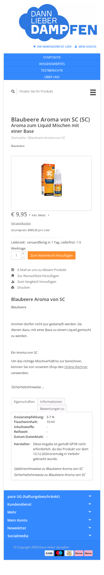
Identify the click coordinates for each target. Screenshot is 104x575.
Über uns (52, 77)
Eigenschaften (24, 401)
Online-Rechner (76, 367)
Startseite (52, 57)
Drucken (23, 287)
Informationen (51, 401)
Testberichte (52, 70)
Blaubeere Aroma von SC (46, 137)
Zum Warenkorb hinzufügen (52, 255)
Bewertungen (52, 408)
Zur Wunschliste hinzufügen (38, 276)
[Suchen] (13, 91)
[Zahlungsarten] (50, 553)
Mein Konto (87, 46)
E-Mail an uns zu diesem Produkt (41, 269)
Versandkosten (21, 223)
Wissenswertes (52, 64)
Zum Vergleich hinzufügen (36, 281)
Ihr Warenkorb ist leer (54, 46)
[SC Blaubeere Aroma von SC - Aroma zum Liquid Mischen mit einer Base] (51, 183)
